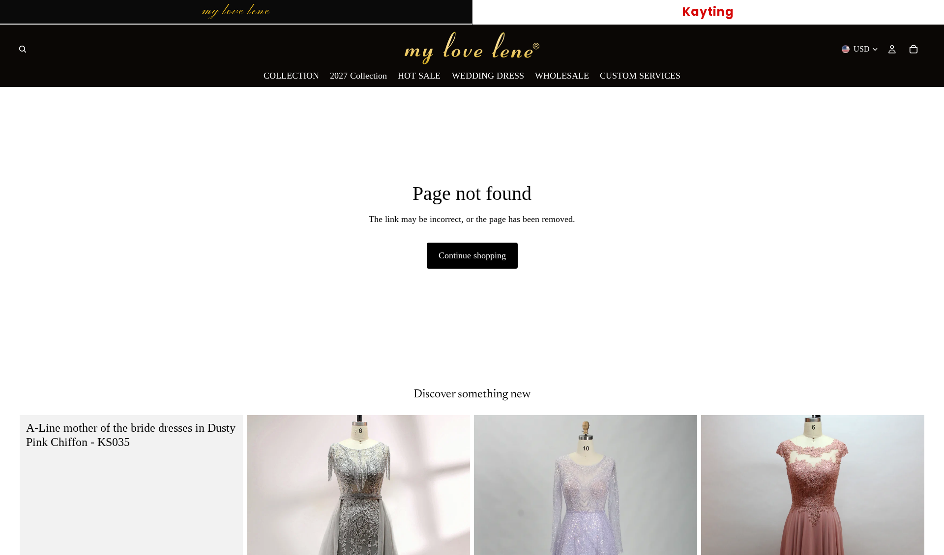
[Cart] (913, 49)
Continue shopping (472, 255)
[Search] (22, 49)
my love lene (236, 11)
